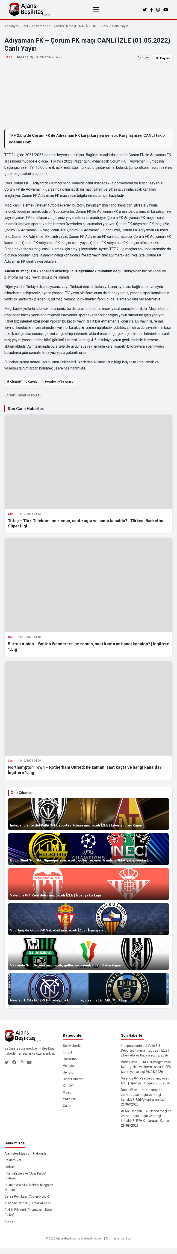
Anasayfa (11, 26)
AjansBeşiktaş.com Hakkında (26, 1153)
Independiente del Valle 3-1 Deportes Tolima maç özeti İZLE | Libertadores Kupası (145, 1050)
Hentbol (68, 1072)
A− (139, 57)
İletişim (10, 1167)
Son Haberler (72, 1045)
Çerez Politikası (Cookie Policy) (27, 1196)
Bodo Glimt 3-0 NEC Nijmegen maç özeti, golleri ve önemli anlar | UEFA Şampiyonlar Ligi (146, 1067)
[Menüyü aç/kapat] (96, 9)
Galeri (67, 1106)
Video (67, 1092)
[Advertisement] (88, 95)
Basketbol (70, 1059)
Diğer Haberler (73, 1079)
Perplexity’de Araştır (60, 381)
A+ (147, 57)
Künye (9, 1221)
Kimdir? (68, 1086)
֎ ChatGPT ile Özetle (22, 381)
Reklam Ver (13, 1160)
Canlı (25, 26)
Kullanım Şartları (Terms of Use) (28, 1203)
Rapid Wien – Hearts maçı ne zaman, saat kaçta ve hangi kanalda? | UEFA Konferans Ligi (143, 1094)
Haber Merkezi (29, 395)
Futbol (67, 1052)
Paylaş (165, 58)
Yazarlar (69, 1099)
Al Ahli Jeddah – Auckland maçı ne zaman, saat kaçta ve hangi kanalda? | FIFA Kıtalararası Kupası (146, 1116)
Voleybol (69, 1066)
